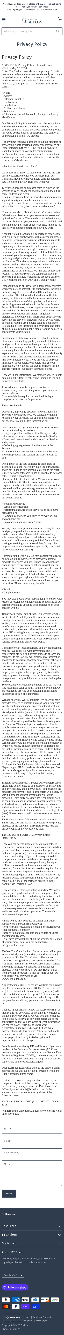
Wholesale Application (43, 1317)
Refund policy (26, 1320)
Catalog (26, 1317)
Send (9, 1193)
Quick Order (41, 1320)
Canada (11, 1275)
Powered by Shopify (11, 1328)
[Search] (57, 31)
